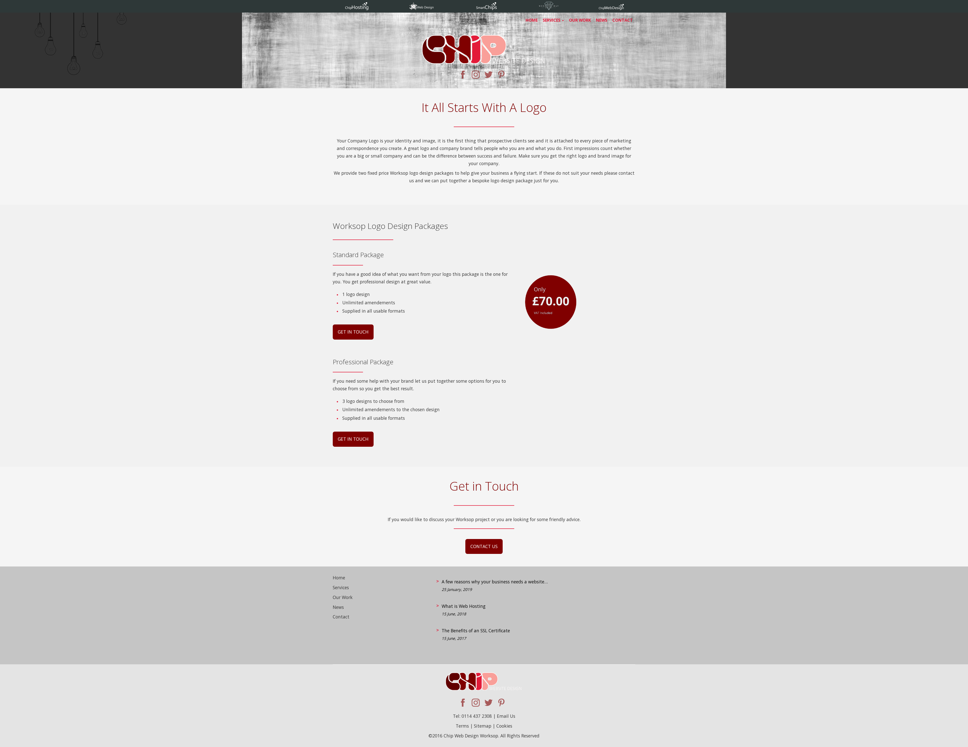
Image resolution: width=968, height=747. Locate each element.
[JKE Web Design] (421, 8)
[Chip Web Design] (611, 8)
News (601, 20)
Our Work (580, 20)
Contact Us (484, 546)
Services (552, 20)
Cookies (504, 726)
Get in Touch (353, 332)
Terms (462, 726)
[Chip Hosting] (356, 8)
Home (532, 20)
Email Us (506, 716)
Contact (622, 20)
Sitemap (482, 726)
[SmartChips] (486, 8)
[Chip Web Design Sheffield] (484, 48)
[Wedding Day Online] (549, 8)
